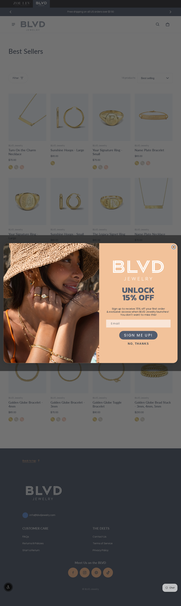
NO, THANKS (138, 343)
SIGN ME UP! (138, 335)
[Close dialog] (174, 247)
